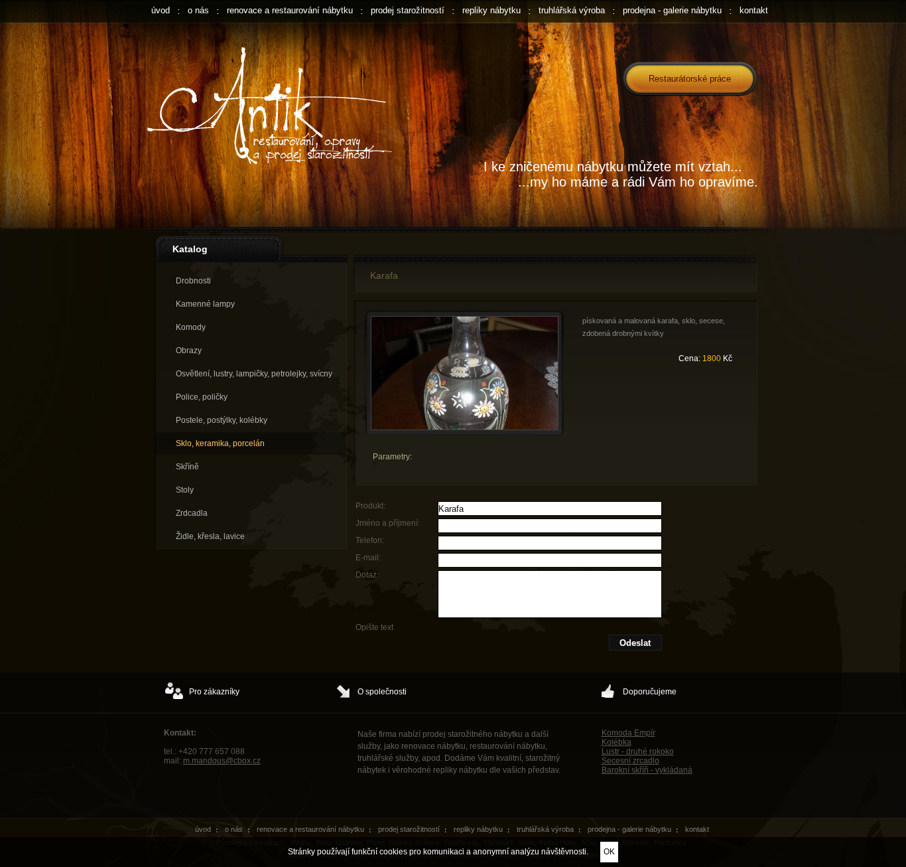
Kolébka (616, 742)
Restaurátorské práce (690, 79)
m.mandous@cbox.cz (222, 760)
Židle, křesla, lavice (210, 536)
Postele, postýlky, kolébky (221, 420)
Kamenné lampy (205, 304)
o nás (198, 10)
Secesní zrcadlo (630, 760)
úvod (160, 10)
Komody (191, 327)
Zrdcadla (192, 513)
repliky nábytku (491, 10)
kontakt (754, 10)
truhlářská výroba (572, 10)
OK (609, 851)
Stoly (185, 490)
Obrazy (189, 350)
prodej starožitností (407, 10)
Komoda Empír (628, 733)
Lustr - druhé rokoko (638, 751)
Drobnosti (193, 280)
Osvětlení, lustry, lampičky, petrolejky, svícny (254, 373)
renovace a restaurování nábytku (290, 10)
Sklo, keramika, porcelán (220, 443)
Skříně (187, 466)
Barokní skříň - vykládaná (647, 770)
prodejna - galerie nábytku (672, 10)
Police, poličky (201, 397)
